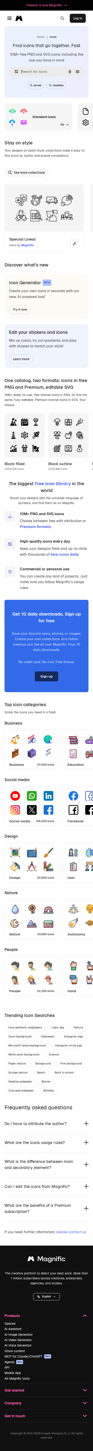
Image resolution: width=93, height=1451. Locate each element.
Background (43, 1063)
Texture (78, 1027)
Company (13, 1403)
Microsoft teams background (27, 1045)
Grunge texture (18, 1072)
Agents (13, 1362)
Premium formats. (36, 526)
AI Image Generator (19, 1335)
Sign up (46, 676)
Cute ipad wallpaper (21, 1090)
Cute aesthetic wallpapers (25, 1027)
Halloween (47, 1036)
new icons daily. (65, 554)
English (46, 1296)
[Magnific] (46, 1259)
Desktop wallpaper (20, 1081)
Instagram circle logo (68, 1045)
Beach (41, 1072)
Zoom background (19, 1036)
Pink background (71, 1063)
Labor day (57, 1027)
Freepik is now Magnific (44, 5)
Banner (46, 1081)
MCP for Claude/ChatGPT (27, 1356)
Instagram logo (73, 1036)
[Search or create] (62, 18)
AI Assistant (13, 1329)
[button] (46, 1296)
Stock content (15, 1351)
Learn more (21, 359)
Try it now (20, 309)
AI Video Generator (18, 1340)
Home (40, 37)
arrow (37, 85)
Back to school (64, 1072)
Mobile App (13, 1373)
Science (54, 1054)
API (7, 1367)
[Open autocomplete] (14, 71)
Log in (77, 18)
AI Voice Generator (18, 1345)
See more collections (29, 173)
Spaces (10, 1323)
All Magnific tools (17, 1378)
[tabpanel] (46, 748)
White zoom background (23, 1054)
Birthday (48, 1090)
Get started (14, 1390)
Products (12, 1315)
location (58, 85)
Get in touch (15, 1415)
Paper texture (17, 1063)
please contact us (71, 1232)
